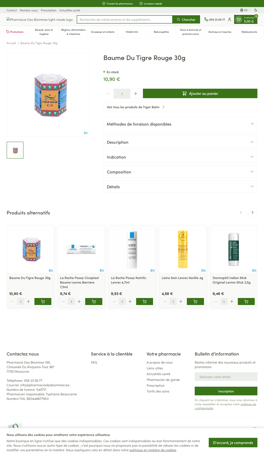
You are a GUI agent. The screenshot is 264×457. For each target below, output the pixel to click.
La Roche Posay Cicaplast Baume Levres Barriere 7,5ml (79, 282)
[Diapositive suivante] (252, 212)
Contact (12, 10)
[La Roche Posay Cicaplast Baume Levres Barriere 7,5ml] (81, 249)
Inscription (226, 391)
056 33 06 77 (33, 380)
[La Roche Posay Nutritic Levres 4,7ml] (132, 249)
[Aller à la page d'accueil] (40, 19)
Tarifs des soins (158, 391)
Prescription (48, 10)
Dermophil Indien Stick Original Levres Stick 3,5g (232, 279)
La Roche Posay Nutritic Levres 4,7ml (128, 279)
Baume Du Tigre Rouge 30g (30, 277)
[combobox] (125, 19)
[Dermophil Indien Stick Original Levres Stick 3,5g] (233, 249)
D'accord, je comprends (233, 442)
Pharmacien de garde (163, 379)
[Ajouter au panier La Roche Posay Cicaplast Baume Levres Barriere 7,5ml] (93, 301)
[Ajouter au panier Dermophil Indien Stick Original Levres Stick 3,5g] (246, 301)
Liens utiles (155, 368)
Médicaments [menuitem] (253, 32)
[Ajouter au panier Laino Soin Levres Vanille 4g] (195, 301)
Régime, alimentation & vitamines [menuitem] (74, 31)
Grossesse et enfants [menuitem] (104, 32)
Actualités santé (70, 10)
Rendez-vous (29, 10)
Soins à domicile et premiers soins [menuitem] (192, 31)
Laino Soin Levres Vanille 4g (182, 277)
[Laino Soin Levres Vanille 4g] (182, 249)
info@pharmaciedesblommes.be (45, 385)
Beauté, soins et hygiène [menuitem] (47, 31)
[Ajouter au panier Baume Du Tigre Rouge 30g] (42, 301)
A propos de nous (160, 362)
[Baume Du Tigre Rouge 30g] (30, 249)
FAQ (94, 362)
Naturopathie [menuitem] (165, 32)
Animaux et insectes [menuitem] (222, 32)
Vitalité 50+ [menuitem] (136, 32)
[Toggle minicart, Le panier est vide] (238, 19)
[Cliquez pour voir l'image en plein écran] (48, 95)
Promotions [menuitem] (16, 31)
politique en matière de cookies (153, 450)
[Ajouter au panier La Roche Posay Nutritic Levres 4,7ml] (144, 301)
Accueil (11, 43)
